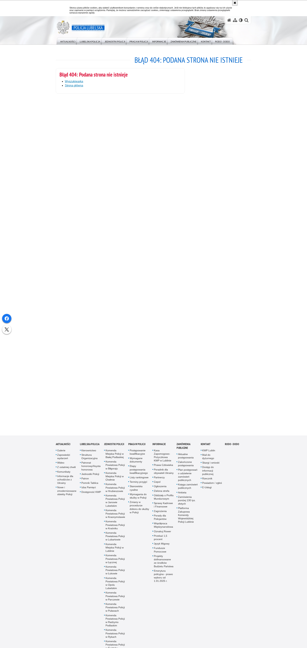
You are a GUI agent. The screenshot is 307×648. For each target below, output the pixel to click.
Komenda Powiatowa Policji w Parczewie (115, 599)
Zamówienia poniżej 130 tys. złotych (187, 503)
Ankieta (182, 495)
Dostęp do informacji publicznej (208, 474)
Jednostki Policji (90, 477)
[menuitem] (68, 41)
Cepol (157, 485)
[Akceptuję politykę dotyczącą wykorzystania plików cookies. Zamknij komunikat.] (235, 3)
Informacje (159, 447)
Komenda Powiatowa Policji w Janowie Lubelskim (115, 504)
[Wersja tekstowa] (241, 20)
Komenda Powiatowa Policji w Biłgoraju (115, 468)
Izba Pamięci (88, 490)
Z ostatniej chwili (66, 470)
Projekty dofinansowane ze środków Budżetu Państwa (163, 564)
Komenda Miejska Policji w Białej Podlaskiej (115, 457)
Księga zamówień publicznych (188, 490)
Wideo (60, 466)
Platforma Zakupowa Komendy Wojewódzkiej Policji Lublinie (186, 518)
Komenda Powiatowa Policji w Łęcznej (115, 562)
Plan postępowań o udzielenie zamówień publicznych (187, 478)
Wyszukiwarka (74, 81)
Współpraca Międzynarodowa (163, 529)
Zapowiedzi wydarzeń (63, 460)
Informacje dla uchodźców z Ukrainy (65, 483)
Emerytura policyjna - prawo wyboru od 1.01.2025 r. (163, 579)
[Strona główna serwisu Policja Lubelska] (229, 20)
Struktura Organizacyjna (89, 460)
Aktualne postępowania (186, 459)
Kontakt (206, 447)
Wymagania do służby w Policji (138, 499)
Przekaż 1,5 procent (160, 541)
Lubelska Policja (89, 447)
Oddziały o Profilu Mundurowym (164, 500)
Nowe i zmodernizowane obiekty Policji (66, 494)
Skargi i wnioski (210, 466)
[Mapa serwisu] (235, 20)
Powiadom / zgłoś (212, 486)
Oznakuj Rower (162, 534)
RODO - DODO (232, 447)
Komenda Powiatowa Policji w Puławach (115, 611)
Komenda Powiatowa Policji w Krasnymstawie (115, 517)
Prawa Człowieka (163, 468)
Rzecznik (207, 481)
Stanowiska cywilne (136, 491)
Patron (85, 481)
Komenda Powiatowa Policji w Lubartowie (115, 539)
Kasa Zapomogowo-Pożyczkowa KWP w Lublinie (162, 458)
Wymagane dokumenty (136, 463)
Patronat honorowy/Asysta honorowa (91, 469)
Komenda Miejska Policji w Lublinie (115, 551)
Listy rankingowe (139, 480)
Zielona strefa (161, 494)
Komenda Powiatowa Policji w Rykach (115, 637)
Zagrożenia (160, 514)
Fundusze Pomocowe (160, 553)
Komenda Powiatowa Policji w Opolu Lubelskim (115, 586)
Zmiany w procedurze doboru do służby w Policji (139, 510)
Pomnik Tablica (89, 486)
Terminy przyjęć (138, 485)
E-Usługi (207, 490)
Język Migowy (161, 547)
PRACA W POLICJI (137, 447)
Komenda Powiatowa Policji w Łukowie (115, 573)
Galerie (61, 453)
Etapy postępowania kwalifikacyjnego (139, 473)
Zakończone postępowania (186, 467)
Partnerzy (159, 480)
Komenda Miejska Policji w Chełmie (115, 479)
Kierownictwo (88, 453)
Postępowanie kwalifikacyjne (138, 455)
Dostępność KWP (91, 495)
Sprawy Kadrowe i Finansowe (163, 508)
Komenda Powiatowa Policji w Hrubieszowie (115, 491)
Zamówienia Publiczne (183, 449)
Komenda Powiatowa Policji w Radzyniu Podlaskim (115, 623)
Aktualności (63, 447)
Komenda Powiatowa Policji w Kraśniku (115, 528)
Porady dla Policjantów (160, 521)
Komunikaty (63, 475)
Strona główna (74, 85)
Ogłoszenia (160, 489)
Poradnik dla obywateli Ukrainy (164, 475)
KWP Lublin (208, 453)
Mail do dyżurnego (208, 460)
